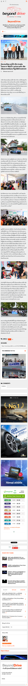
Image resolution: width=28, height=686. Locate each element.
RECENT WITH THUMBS (8, 553)
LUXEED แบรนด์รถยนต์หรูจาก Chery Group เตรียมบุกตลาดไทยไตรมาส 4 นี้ (17, 566)
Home (2, 61)
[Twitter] (3, 1)
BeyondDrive (14, 21)
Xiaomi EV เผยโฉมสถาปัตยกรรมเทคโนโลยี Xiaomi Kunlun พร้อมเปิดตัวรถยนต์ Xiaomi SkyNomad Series (16, 582)
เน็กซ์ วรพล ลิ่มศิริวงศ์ (6, 643)
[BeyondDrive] (14, 18)
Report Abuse (5, 651)
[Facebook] (5, 1)
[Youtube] (1, 1)
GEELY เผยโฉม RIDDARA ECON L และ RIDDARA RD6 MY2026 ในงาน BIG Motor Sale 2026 (16, 558)
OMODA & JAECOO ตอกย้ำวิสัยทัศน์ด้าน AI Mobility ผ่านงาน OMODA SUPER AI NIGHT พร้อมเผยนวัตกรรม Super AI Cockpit (16, 573)
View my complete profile (8, 646)
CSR (5, 61)
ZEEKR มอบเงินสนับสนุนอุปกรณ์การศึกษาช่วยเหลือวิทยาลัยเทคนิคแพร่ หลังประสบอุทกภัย (13, 374)
